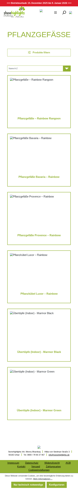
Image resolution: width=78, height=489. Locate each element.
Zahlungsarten (53, 466)
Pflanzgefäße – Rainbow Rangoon (39, 118)
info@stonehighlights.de (59, 455)
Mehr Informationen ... (42, 479)
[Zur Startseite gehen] (14, 11)
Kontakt (21, 466)
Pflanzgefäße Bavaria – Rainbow (39, 176)
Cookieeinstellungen (39, 470)
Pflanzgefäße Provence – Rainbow (39, 235)
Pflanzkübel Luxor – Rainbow (39, 293)
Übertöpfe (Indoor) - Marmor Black (39, 352)
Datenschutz (31, 463)
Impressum (13, 463)
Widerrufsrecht (52, 463)
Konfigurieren (56, 484)
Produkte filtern (41, 52)
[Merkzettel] (71, 12)
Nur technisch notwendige (28, 484)
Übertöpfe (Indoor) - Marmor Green (39, 410)
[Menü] (55, 12)
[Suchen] (64, 12)
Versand (35, 466)
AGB (68, 463)
